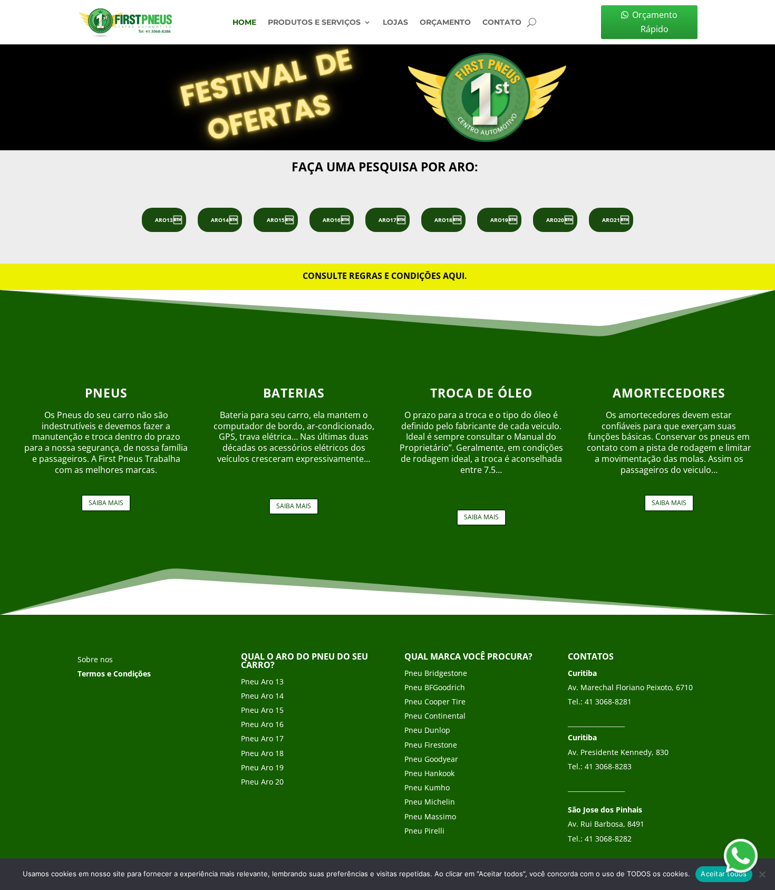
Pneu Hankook (429, 773)
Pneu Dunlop (427, 730)
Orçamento (445, 22)
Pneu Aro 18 (262, 753)
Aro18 (443, 220)
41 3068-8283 (608, 766)
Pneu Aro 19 (262, 767)
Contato (501, 22)
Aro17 (387, 220)
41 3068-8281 (608, 701)
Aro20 (555, 220)
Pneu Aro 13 (262, 681)
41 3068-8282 (608, 839)
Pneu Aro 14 (262, 696)
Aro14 (220, 220)
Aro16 (332, 220)
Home (244, 22)
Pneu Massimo (430, 816)
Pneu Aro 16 (262, 724)
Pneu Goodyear (431, 759)
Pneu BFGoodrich (434, 687)
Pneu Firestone (430, 745)
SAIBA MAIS (106, 502)
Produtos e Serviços (314, 22)
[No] (762, 874)
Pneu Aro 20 (262, 782)
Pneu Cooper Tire (435, 701)
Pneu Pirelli (424, 831)
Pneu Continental (435, 716)
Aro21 (611, 220)
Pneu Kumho (427, 787)
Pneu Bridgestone (435, 673)
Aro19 (499, 220)
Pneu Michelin (429, 802)
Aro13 (164, 220)
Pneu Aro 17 (262, 738)
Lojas (395, 22)
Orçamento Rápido (654, 22)
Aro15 (276, 220)
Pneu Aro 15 (262, 710)
